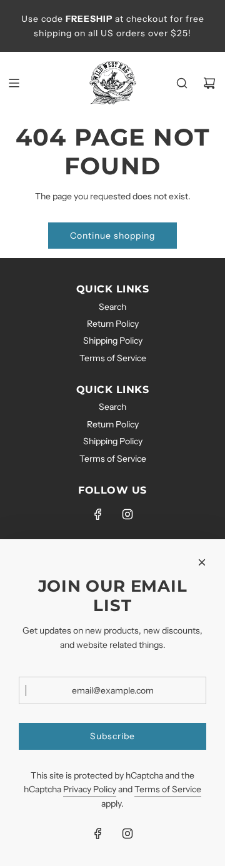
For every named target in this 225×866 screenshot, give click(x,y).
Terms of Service (167, 789)
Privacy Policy (89, 789)
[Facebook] (98, 514)
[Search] (182, 83)
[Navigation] (14, 83)
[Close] (202, 562)
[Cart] (209, 83)
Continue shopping (112, 235)
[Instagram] (127, 514)
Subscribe (112, 736)
